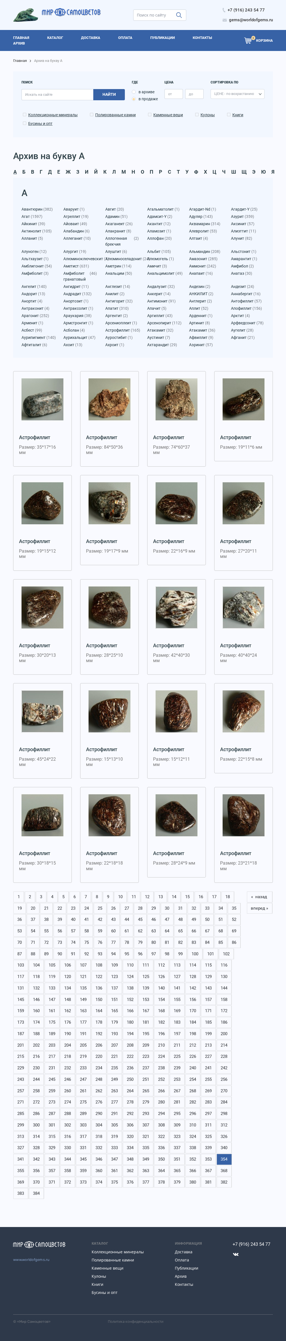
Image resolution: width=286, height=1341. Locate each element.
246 (67, 1079)
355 (20, 1170)
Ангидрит (76, 286)
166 (130, 1010)
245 (52, 1079)
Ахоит (72, 345)
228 (224, 1056)
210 (161, 1045)
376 (130, 1182)
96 (140, 953)
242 (224, 1067)
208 (130, 1045)
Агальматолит (163, 209)
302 (67, 1125)
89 (46, 953)
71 (33, 942)
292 (130, 1113)
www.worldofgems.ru (31, 1260)
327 (20, 1147)
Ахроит (114, 345)
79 (140, 942)
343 (52, 1159)
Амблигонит (37, 266)
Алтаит (198, 238)
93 (100, 953)
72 (46, 942)
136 (99, 988)
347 (114, 1159)
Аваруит (74, 209)
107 (83, 965)
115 (208, 965)
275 (83, 1102)
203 (52, 1045)
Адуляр (201, 216)
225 (177, 1056)
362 (130, 1170)
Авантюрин (37, 209)
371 (52, 1182)
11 (134, 896)
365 (177, 1170)
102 (226, 953)
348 (130, 1159)
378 (161, 1182)
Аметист (76, 266)
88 (33, 953)
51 (220, 919)
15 (187, 896)
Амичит (157, 266)
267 (177, 1090)
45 (140, 919)
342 (36, 1159)
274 (67, 1102)
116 (224, 965)
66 (194, 930)
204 (67, 1045)
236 (130, 1067)
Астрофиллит (122, 330)
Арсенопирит (164, 323)
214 (224, 1045)
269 (208, 1090)
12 (147, 896)
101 (210, 953)
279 (145, 1102)
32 (194, 908)
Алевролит (203, 231)
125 (145, 976)
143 (208, 988)
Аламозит (159, 231)
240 (192, 1067)
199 (208, 1033)
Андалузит (161, 286)
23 (73, 908)
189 (52, 1033)
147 (52, 999)
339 (208, 1147)
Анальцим (118, 273)
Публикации (186, 1268)
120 (67, 976)
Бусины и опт (40, 123)
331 (83, 1147)
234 (99, 1067)
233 (83, 1067)
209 (145, 1045)
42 (100, 919)
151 (114, 999)
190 (67, 1033)
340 (224, 1147)
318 (99, 1136)
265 (145, 1090)
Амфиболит (35, 273)
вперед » (259, 908)
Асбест (32, 330)
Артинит (199, 323)
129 (208, 976)
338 (192, 1147)
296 (192, 1113)
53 (19, 930)
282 (192, 1102)
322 (161, 1136)
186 (224, 1022)
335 (145, 1147)
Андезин (199, 286)
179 (114, 1022)
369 (20, 1182)
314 (36, 1136)
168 (161, 1010)
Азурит (242, 216)
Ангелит (34, 286)
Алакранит (118, 231)
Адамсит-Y (159, 216)
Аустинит (158, 337)
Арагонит (35, 315)
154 (161, 999)
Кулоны (208, 115)
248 (99, 1079)
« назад (259, 896)
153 (145, 999)
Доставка (183, 1251)
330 (67, 1147)
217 (52, 1056)
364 (161, 1170)
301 (52, 1125)
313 (20, 1136)
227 (208, 1056)
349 (145, 1159)
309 (177, 1125)
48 (180, 919)
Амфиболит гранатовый (80, 276)
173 (20, 1022)
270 (224, 1090)
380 (192, 1182)
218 (67, 1056)
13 (160, 896)
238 (161, 1067)
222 (130, 1056)
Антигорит (119, 301)
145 (20, 999)
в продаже (148, 99)
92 (86, 953)
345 (83, 1159)
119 (52, 976)
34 (220, 908)
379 (177, 1182)
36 (19, 919)
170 (192, 1010)
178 (99, 1022)
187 (20, 1033)
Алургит (74, 251)
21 (46, 908)
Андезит (242, 286)
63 (153, 930)
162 (67, 1010)
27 (127, 908)
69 (234, 930)
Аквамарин (204, 224)
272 (36, 1102)
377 (145, 1182)
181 (145, 1022)
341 (20, 1159)
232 (67, 1067)
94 (113, 953)
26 (113, 908)
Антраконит (35, 308)
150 (99, 999)
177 (83, 1022)
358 (67, 1170)
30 (167, 908)
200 (224, 1033)
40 (73, 919)
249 (114, 1079)
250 (130, 1079)
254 (192, 1079)
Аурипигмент (38, 337)
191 (83, 1033)
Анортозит (76, 301)
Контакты (184, 1284)
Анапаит (201, 273)
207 (114, 1045)
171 (208, 1010)
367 (208, 1170)
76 (100, 942)
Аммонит (202, 266)
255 (208, 1079)
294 (161, 1113)
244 (36, 1079)
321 (145, 1136)
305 (114, 1125)
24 (86, 908)
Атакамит (160, 330)
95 (127, 953)
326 (224, 1136)
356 (36, 1170)
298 (224, 1113)
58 (86, 930)
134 (67, 988)
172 (224, 1010)
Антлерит (200, 301)
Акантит (159, 224)
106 (67, 965)
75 (86, 942)
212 (192, 1045)
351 (177, 1159)
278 (130, 1102)
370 (36, 1182)
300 (36, 1125)
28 (140, 908)
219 (83, 1056)
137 (114, 988)
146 (36, 999)
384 (36, 1193)
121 (83, 976)
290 (99, 1113)
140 (161, 988)
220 (99, 1056)
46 (153, 919)
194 (130, 1033)
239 (177, 1067)
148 (67, 999)
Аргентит (116, 315)
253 (177, 1079)
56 (60, 930)
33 (207, 908)
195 (145, 1033)
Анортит (32, 301)
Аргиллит (160, 315)
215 (20, 1056)
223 (145, 1056)
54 (33, 930)
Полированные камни (115, 115)
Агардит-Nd (202, 209)
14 (174, 896)
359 (83, 1170)
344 (67, 1159)
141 (177, 988)
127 (177, 976)
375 (114, 1182)
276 (99, 1102)
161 (52, 1010)
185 (208, 1022)
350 (161, 1159)
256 (224, 1079)
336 (161, 1147)
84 (207, 942)
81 (167, 942)
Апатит (117, 308)
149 (83, 999)
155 (177, 999)
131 (20, 988)
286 (36, 1113)
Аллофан (159, 238)
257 (20, 1090)
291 (114, 1113)
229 (20, 1067)
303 (83, 1125)
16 (201, 896)
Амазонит (203, 259)
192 (99, 1033)
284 (224, 1102)
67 (207, 930)
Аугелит (242, 330)
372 (67, 1182)
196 (161, 1033)
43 (113, 919)
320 (130, 1136)
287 (52, 1113)
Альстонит (243, 251)
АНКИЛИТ (201, 294)
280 (161, 1102)
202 (36, 1045)
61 (127, 930)
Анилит (115, 294)
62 (140, 930)
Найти (109, 94)
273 (52, 1102)
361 (114, 1170)
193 (114, 1033)
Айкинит (33, 224)
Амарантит (244, 259)
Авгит (114, 209)
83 (194, 942)
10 (120, 896)
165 (114, 1010)
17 (214, 896)
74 (73, 942)
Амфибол (242, 266)
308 (161, 1125)
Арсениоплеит (121, 323)
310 (192, 1125)
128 (192, 976)
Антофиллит (246, 301)
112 (161, 965)
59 (100, 930)
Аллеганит (77, 238)
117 (20, 976)
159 (20, 1010)
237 (145, 1067)
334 (130, 1147)
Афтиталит (34, 345)
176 (67, 1022)
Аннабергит (246, 294)
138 (130, 988)
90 (60, 953)
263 (114, 1090)
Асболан (74, 330)
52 (234, 919)
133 (52, 988)
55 (46, 930)
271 (20, 1102)
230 (36, 1067)
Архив (181, 1276)
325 (208, 1136)
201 (20, 1045)
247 (83, 1079)
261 (83, 1090)
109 (114, 965)
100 (195, 953)
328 (36, 1147)
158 (224, 999)
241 (208, 1067)
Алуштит (116, 251)
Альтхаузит (35, 259)
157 (208, 999)
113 (177, 965)
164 (99, 1010)
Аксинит (242, 224)
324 (192, 1136)
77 (113, 942)
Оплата (182, 1260)
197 (177, 1033)
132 (36, 988)
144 (224, 988)
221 (114, 1056)
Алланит (32, 238)
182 (161, 1022)
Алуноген (34, 251)
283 (208, 1102)
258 (36, 1090)
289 (83, 1113)
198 (192, 1033)
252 (161, 1079)
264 (130, 1090)
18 (227, 896)
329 (52, 1147)
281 (177, 1102)
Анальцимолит (164, 273)
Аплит (198, 308)
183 (177, 1022)
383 (20, 1193)
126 (161, 976)
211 (177, 1045)
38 (46, 919)
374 (99, 1182)
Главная (20, 61)
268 (192, 1090)
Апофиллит (246, 308)
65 (180, 930)
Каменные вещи (168, 115)
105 (52, 965)
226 (192, 1056)
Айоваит (75, 224)
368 (224, 1170)
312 (224, 1125)
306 (130, 1125)
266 (161, 1090)
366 (192, 1170)
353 (208, 1159)
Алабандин (76, 231)
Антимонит (161, 301)
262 (99, 1090)
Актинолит (37, 231)
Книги (237, 115)
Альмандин (204, 251)
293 (145, 1113)
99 (180, 953)
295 (177, 1113)
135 (83, 988)
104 (36, 965)
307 (145, 1125)
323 (177, 1136)
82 (180, 942)
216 (36, 1056)
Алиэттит (243, 231)
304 (99, 1125)
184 (192, 1022)
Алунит (241, 238)
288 (67, 1113)
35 (234, 908)
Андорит (33, 294)
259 (52, 1090)
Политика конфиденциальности (135, 1321)
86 (234, 942)
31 (180, 908)
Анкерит (159, 294)
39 (60, 919)
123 (114, 976)
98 (167, 953)
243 (20, 1079)
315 (52, 1136)
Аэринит (201, 345)
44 (127, 919)
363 (145, 1170)
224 (161, 1056)
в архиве (146, 92)
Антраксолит (78, 308)
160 (36, 1010)
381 (208, 1182)
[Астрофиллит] (42, 399)
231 (52, 1067)
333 (114, 1147)
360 (99, 1170)
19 (19, 908)
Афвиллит (201, 337)
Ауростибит (119, 337)
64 (167, 930)
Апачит (156, 308)
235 (114, 1067)
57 (73, 930)
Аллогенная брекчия (122, 241)
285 (20, 1113)
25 (100, 908)
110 (130, 965)
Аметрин (118, 266)
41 (86, 919)
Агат (32, 216)
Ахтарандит (162, 345)
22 (60, 908)
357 (52, 1170)
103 (20, 965)
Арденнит (201, 315)
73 (60, 942)
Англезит (117, 286)
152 (130, 999)
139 (145, 988)
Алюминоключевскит (80, 259)
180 (130, 1022)
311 (208, 1125)
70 (19, 942)
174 (36, 1022)
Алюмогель (160, 259)
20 (33, 908)
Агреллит (76, 216)
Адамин (116, 216)
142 (192, 988)
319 (114, 1136)
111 (145, 965)
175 (52, 1022)
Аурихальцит (79, 337)
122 (99, 976)
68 (220, 930)
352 (192, 1159)
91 (73, 953)
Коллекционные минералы (53, 115)
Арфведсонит (247, 323)
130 (224, 976)
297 (208, 1113)
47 (167, 919)
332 (99, 1147)
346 (99, 1159)
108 (99, 965)
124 (130, 976)
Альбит (159, 251)
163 (83, 1010)
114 (192, 965)
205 (83, 1045)
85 (220, 942)
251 (145, 1079)
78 (127, 942)
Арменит (32, 323)
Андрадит (77, 294)
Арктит (240, 315)
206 (99, 1045)
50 (207, 919)
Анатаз (241, 273)
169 (177, 1010)
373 (83, 1182)
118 (36, 976)
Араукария (77, 315)
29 (153, 908)
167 (145, 1010)
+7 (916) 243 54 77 (251, 1244)
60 (113, 930)
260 (67, 1090)
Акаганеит (119, 224)
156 (192, 999)
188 (36, 1033)
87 (19, 953)
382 (224, 1182)
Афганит (243, 337)
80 (153, 942)
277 (114, 1102)
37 (33, 919)
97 (153, 953)
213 (208, 1045)
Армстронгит (78, 323)
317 (83, 1136)
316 (67, 1136)
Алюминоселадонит (122, 259)
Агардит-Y (244, 209)
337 (177, 1147)
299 (20, 1125)
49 (194, 919)
